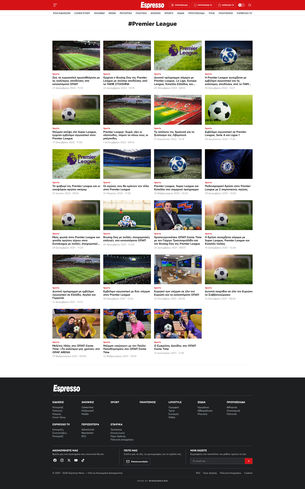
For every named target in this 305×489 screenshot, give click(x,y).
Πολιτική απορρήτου (122, 439)
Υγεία (172, 410)
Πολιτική (57, 410)
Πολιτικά (232, 413)
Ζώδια (202, 402)
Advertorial (87, 429)
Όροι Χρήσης (118, 436)
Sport (115, 402)
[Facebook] (55, 460)
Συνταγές (174, 413)
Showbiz (87, 402)
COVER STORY (82, 13)
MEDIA (112, 13)
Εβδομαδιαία (205, 410)
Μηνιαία (202, 413)
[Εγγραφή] (248, 461)
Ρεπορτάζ (57, 407)
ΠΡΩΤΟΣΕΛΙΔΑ (196, 13)
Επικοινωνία (118, 432)
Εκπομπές (58, 429)
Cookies (248, 473)
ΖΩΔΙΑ (180, 13)
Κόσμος (56, 413)
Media (84, 413)
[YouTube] (75, 460)
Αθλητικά (232, 407)
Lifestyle (175, 402)
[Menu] (55, 5)
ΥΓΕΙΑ (212, 13)
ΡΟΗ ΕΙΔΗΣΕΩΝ (61, 13)
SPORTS (168, 13)
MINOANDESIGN (158, 481)
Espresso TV (61, 424)
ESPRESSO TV (244, 13)
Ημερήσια (203, 407)
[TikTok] (82, 460)
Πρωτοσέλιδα (236, 402)
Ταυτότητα (116, 429)
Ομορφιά (174, 407)
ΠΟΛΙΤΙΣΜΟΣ (226, 13)
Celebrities (87, 407)
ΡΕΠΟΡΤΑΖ (126, 13)
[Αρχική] (66, 388)
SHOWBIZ (99, 13)
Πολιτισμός (148, 402)
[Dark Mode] (241, 5)
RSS (83, 436)
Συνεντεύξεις (59, 432)
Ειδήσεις (58, 402)
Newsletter (87, 432)
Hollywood (87, 410)
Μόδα (172, 417)
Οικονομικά (233, 410)
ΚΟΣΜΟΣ (156, 13)
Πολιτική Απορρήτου (230, 473)
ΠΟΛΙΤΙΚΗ (141, 13)
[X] (68, 460)
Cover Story (59, 417)
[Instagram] (61, 460)
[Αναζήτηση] (250, 5)
